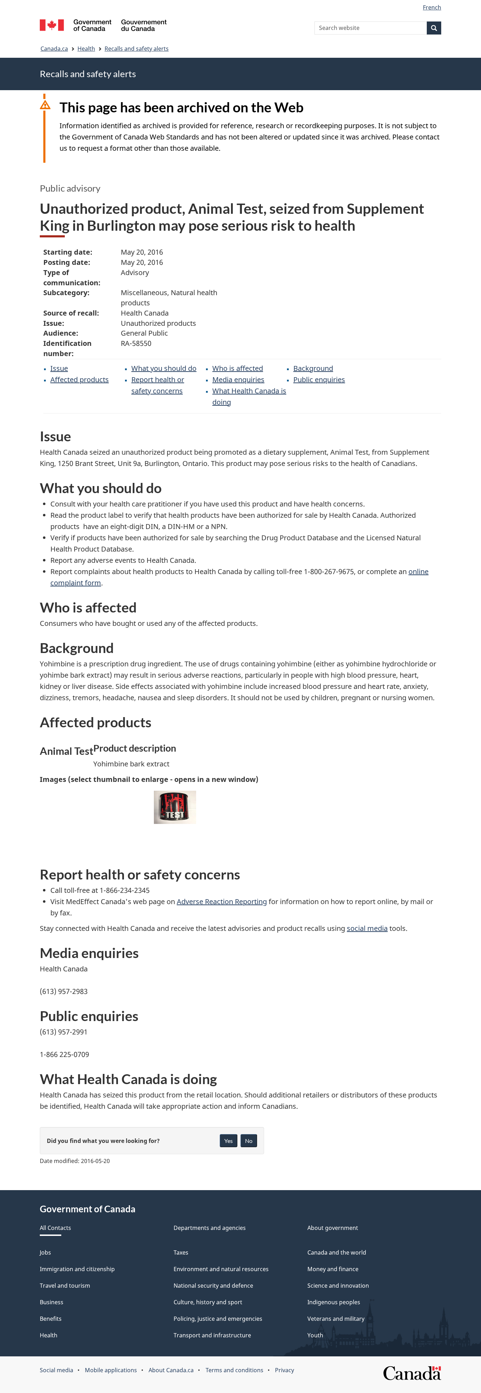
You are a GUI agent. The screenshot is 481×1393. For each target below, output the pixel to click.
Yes (228, 1140)
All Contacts (55, 1228)
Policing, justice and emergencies (218, 1319)
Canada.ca (54, 48)
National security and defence (213, 1285)
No (248, 1140)
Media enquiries (238, 379)
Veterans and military (335, 1319)
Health (86, 48)
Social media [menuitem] (56, 1370)
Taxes (181, 1252)
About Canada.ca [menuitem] (171, 1370)
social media (367, 928)
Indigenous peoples (333, 1302)
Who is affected (237, 368)
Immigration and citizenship (77, 1269)
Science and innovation (338, 1285)
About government (332, 1228)
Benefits (51, 1319)
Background (313, 368)
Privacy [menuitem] (284, 1370)
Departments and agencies (210, 1228)
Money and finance (332, 1269)
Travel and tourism (65, 1285)
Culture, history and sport (208, 1302)
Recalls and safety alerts (137, 48)
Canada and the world (336, 1252)
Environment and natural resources (221, 1269)
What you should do (163, 368)
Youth (315, 1335)
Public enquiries (319, 379)
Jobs (45, 1252)
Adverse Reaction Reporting (222, 901)
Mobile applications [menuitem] (111, 1370)
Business (51, 1302)
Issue (59, 368)
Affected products (79, 379)
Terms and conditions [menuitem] (234, 1370)
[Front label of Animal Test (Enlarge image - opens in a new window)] (175, 807)
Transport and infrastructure (212, 1335)
